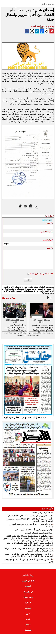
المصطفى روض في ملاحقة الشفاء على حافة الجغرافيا (30, 516)
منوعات (6, 333)
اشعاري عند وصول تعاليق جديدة (41, 274)
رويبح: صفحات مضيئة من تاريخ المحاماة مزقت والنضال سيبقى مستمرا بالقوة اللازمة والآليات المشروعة (42, 327)
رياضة (48, 333)
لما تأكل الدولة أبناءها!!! (42, 512)
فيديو (15, 333)
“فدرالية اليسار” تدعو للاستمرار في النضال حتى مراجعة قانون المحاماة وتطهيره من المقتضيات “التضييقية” (15, 327)
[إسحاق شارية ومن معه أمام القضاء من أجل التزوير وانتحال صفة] (28, 43)
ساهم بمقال (28, 597)
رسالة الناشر (28, 575)
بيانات (28, 335)
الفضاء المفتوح (35, 335)
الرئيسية (51, 4)
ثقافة (43, 333)
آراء (29, 333)
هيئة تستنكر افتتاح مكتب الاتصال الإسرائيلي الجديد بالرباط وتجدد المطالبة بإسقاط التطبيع (29, 549)
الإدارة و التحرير (21, 335)
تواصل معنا (28, 592)
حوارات (39, 333)
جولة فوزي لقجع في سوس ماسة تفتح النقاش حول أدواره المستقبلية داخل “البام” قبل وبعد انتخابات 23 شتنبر (29, 555)
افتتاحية (20, 333)
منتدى (28, 624)
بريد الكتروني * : (47, 231)
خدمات (25, 333)
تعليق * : (50, 248)
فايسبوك (28, 630)
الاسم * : (49, 223)
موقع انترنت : (48, 240)
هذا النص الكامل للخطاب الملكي (38, 533)
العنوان (28, 586)
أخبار (43, 4)
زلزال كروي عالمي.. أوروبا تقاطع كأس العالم (33, 530)
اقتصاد (10, 333)
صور (28, 613)
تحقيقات (33, 333)
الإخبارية (28, 602)
